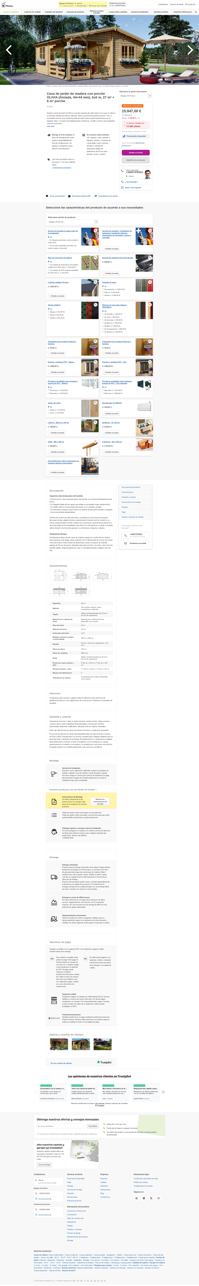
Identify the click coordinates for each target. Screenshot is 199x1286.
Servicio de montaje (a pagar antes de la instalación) (63, 232)
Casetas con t (135, 1260)
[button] (59, 575)
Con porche (95, 1260)
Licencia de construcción (76, 1211)
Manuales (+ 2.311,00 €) (113, 390)
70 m (68, 1257)
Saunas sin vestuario (118, 1268)
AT (98, 1281)
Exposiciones (105, 1190)
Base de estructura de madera (60, 258)
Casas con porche (144, 1255)
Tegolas (70, 1226)
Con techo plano (87, 1265)
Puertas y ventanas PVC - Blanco (61, 362)
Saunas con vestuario (135, 1268)
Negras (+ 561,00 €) (57, 312)
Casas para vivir (130, 1255)
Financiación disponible (136, 136)
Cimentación (72, 1215)
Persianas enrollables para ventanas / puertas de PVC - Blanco (63, 382)
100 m (75, 1257)
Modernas (51, 1260)
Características (127, 492)
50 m (63, 1257)
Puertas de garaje (73, 1233)
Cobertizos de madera (85, 1263)
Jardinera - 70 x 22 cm (111, 423)
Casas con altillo (47, 1257)
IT (84, 1281)
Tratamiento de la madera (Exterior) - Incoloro (117, 343)
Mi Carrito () (190, 4)
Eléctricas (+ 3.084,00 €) (113, 393)
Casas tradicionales (56, 1255)
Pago (124, 512)
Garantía (70, 1193)
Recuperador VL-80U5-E (112, 403)
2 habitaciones (95, 1257)
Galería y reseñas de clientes (133, 517)
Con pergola (62, 1265)
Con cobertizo (134, 1265)
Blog (102, 1193)
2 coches (44, 1265)
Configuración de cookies (143, 1186)
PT (88, 1281)
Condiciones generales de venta (146, 1178)
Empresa (103, 1178)
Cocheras (56, 1268)
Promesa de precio (74, 1201)
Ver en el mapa (44, 1165)
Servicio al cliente (177, 4)
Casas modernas (71, 1255)
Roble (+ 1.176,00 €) (57, 410)
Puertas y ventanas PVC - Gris (114, 362)
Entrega (124, 507)
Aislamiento (71, 1222)
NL (91, 1281)
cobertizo (75, 1265)
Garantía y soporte (129, 497)
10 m (46, 1263)
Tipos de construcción (75, 1218)
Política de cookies (141, 1182)
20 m (56, 1257)
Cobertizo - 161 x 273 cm (112, 442)
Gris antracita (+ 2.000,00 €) (114, 289)
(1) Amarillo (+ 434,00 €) (113, 314)
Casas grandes (99, 1255)
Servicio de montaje (74, 1190)
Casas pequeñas (85, 1255)
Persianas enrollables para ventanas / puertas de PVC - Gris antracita (117, 382)
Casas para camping (146, 1257)
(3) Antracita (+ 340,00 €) (113, 320)
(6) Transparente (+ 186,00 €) (115, 329)
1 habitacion (83, 1257)
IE (105, 1281)
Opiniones (104, 1186)
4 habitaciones (119, 1257)
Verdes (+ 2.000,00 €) (112, 295)
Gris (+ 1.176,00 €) (57, 413)
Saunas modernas (101, 1268)
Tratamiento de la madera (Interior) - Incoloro (62, 343)
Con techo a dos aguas (149, 1265)
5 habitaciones (131, 1257)
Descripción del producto (131, 487)
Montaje (70, 1240)
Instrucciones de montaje (131, 502)
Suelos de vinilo (54, 403)
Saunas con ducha (152, 1268)
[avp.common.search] (196, 12)
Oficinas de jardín (68, 1263)
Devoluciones (72, 1197)
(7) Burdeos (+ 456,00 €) (113, 332)
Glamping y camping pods (121, 1263)
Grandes (69, 1260)
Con (70, 1265)
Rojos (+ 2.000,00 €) (111, 292)
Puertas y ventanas (74, 1229)
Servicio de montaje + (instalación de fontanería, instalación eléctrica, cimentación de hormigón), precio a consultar (117, 234)
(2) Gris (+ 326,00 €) (111, 317)
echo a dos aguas (146, 1260)
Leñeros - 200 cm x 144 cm (58, 423)
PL (102, 1281)
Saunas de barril (68, 1270)
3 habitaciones (107, 1257)
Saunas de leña (55, 1270)
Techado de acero (109, 282)
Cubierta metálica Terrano (58, 282)
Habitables (78, 1260)
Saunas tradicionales (85, 1268)
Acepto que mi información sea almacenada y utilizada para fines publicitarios (68, 1134)
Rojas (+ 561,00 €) (57, 315)
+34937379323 (67, 6)
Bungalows (111, 1255)
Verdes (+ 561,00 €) (57, 318)
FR (78, 1281)
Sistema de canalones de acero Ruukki (117, 258)
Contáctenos (163, 4)
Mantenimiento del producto (77, 1237)
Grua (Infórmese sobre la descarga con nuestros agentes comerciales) (63, 462)
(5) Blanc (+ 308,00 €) (112, 326)
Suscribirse (93, 1126)
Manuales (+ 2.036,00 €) (59, 393)
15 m (52, 1263)
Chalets (119, 1255)
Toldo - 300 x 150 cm (56, 442)
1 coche (37, 1265)
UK (74, 1281)
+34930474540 (119, 5)
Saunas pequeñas (40, 1270)
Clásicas (42, 1260)
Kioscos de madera (102, 1263)
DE (81, 1281)
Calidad (103, 1182)
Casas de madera (41, 1255)
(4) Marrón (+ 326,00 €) (113, 323)
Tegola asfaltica (54, 305)
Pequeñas (60, 1260)
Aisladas (86, 1260)
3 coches (53, 1265)
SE (95, 1281)
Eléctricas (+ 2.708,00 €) (59, 390)
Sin (51, 237)
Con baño (104, 1260)
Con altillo (124, 1260)
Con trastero (114, 1260)
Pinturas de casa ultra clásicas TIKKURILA (114, 306)
